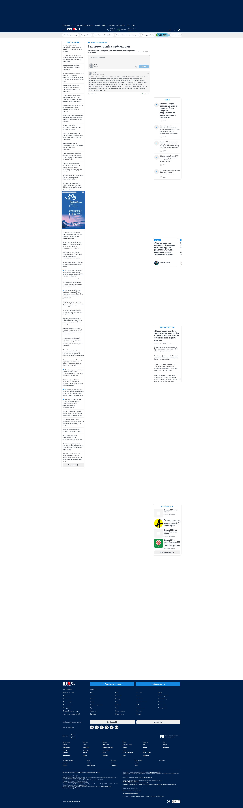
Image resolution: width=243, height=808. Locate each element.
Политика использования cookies (132, 791)
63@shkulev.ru (83, 785)
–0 (147, 93)
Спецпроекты (162, 708)
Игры (133, 25)
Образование (119, 714)
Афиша (104, 25)
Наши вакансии (68, 705)
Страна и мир (162, 699)
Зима (116, 693)
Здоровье (93, 714)
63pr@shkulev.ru (148, 777)
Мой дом (118, 705)
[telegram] (92, 727)
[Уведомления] (174, 29)
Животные (93, 711)
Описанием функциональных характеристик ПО (136, 783)
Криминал (118, 696)
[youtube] (116, 727)
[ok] (102, 727)
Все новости (73, 42)
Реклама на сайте (69, 693)
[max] (107, 727)
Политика (139, 699)
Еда (91, 708)
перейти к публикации (99, 42)
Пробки (122, 30)
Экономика (162, 705)
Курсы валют (120, 25)
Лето (116, 702)
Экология (161, 702)
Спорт (160, 693)
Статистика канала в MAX (71, 714)
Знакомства (89, 25)
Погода (97, 25)
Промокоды (79, 25)
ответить (93, 93)
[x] (112, 727)
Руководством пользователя (130, 781)
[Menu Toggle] (64, 29)
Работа (138, 705)
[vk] (97, 727)
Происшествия (141, 702)
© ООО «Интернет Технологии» (71, 801)
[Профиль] (179, 29)
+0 (142, 93)
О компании (67, 699)
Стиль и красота (163, 696)
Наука (117, 708)
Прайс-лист (66, 696)
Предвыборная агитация (71, 711)
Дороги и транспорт (96, 705)
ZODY (128, 25)
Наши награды (68, 702)
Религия (139, 711)
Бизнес (92, 696)
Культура (118, 699)
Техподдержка (67, 708)
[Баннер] (163, 35)
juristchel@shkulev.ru (106, 786)
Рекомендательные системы (130, 793)
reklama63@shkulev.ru (155, 772)
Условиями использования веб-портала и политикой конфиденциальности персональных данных (149, 784)
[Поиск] (170, 29)
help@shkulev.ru (75, 788)
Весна (92, 699)
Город (92, 702)
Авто (91, 693)
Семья (138, 714)
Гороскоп (111, 25)
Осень (138, 696)
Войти (96, 66)
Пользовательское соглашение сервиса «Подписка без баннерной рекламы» (143, 796)
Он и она (139, 693)
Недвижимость (68, 25)
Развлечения (140, 708)
